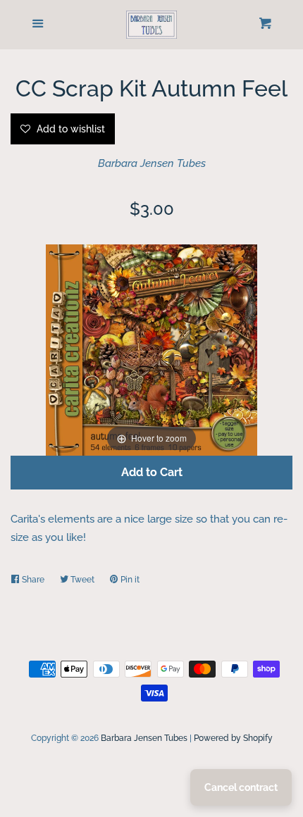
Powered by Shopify (233, 738)
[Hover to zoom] (151, 348)
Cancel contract (241, 787)
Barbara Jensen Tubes (152, 163)
